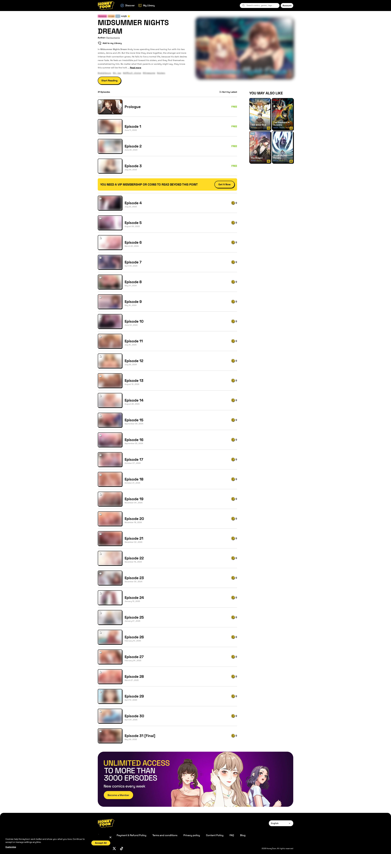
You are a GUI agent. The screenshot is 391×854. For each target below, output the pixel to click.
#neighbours (104, 73)
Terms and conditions (164, 835)
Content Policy (214, 835)
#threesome (149, 73)
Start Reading (109, 80)
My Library (149, 5)
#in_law (117, 73)
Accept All (101, 843)
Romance (102, 16)
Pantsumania (113, 37)
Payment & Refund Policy (131, 835)
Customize (10, 847)
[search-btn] (243, 5)
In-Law (111, 16)
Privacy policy (191, 835)
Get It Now (224, 184)
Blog (242, 835)
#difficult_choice (132, 73)
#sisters (161, 73)
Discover (130, 5)
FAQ (232, 835)
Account (287, 5)
